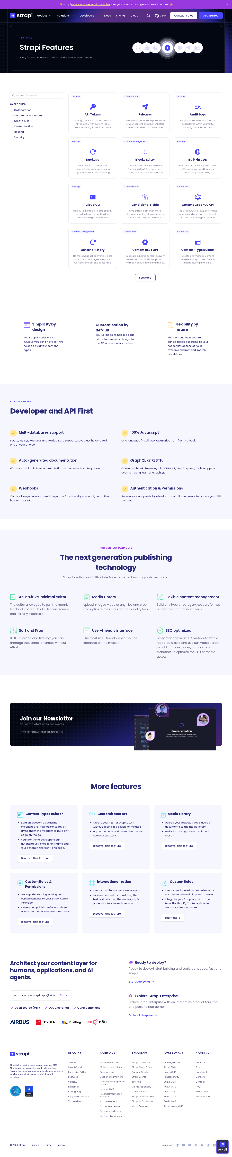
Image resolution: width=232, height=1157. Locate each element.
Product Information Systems (111, 1095)
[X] (196, 1145)
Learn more (172, 918)
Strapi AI (72, 1082)
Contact (200, 1082)
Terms (47, 1145)
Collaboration (22, 110)
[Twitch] (189, 1145)
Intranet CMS (107, 1089)
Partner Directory (141, 1072)
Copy (63, 995)
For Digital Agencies (111, 1116)
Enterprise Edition (77, 1072)
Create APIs (21, 121)
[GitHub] (177, 1145)
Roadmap (73, 1086)
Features (73, 1077)
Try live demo (75, 1101)
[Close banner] (227, 4)
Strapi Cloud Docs (142, 1067)
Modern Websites (110, 1062)
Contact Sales (183, 15)
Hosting (19, 132)
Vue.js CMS (170, 1082)
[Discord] (183, 1145)
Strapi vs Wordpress (143, 1096)
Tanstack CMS (171, 1077)
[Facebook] (202, 1145)
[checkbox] (11, 110)
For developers (108, 1101)
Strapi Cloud (75, 1067)
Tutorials (136, 1082)
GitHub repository (141, 1086)
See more (145, 277)
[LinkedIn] (208, 1145)
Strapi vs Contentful (142, 1101)
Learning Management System (112, 1083)
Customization (23, 126)
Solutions (63, 15)
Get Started (211, 15)
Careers (200, 1077)
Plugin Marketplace (79, 1096)
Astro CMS (169, 1091)
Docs (107, 15)
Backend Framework (111, 1077)
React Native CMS (173, 1106)
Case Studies (139, 1091)
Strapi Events (139, 1077)
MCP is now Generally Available (90, 4)
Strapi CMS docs (141, 1062)
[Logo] (21, 15)
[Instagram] (214, 1145)
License (35, 1145)
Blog (198, 1067)
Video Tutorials (140, 1106)
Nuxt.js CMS (170, 1086)
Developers (87, 15)
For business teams (110, 1111)
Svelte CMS (170, 1101)
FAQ (198, 1086)
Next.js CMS (170, 1072)
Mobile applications (111, 1067)
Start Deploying (139, 981)
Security (19, 137)
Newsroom (202, 1091)
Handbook (201, 1072)
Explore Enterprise (141, 1015)
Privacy (61, 1145)
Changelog (74, 1091)
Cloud (134, 15)
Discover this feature (35, 858)
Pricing (120, 15)
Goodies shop (203, 1096)
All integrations (172, 1062)
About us (200, 1062)
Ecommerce (107, 1072)
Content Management (28, 115)
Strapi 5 (72, 1062)
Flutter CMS (170, 1096)
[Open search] (149, 16)
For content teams (110, 1106)
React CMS (170, 1067)
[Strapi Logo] (19, 1054)
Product (42, 15)
